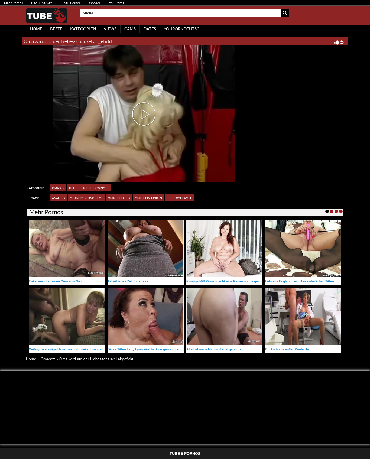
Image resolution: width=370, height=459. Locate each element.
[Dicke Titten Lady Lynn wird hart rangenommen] (146, 316)
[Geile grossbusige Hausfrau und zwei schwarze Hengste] (67, 316)
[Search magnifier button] (285, 13)
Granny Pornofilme (86, 198)
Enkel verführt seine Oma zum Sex (55, 281)
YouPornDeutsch (183, 28)
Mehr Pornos (13, 3)
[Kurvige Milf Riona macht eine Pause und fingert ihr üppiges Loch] (224, 248)
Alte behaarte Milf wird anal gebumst (214, 349)
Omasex (58, 188)
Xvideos (95, 3)
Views (110, 28)
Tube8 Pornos (70, 3)
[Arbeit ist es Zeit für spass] (146, 248)
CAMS (130, 28)
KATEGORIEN (83, 28)
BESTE (56, 28)
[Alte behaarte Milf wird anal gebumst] (224, 316)
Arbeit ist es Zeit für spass (128, 281)
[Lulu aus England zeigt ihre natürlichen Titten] (303, 248)
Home (31, 359)
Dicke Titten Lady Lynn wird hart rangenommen (144, 349)
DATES (150, 28)
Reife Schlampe (179, 198)
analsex (58, 198)
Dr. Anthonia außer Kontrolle (287, 349)
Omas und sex (119, 198)
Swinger (102, 188)
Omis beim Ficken (148, 198)
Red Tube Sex (41, 3)
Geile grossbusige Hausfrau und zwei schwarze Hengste (72, 349)
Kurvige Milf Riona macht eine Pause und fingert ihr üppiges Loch (236, 281)
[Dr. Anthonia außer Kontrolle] (303, 316)
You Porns (116, 3)
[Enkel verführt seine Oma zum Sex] (67, 248)
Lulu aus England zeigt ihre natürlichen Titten (299, 281)
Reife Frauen (80, 188)
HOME (36, 28)
